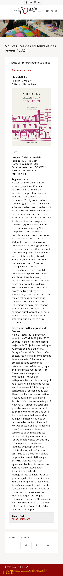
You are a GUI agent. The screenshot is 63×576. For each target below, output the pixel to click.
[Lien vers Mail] (39, 2)
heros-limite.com (21, 518)
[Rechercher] (33, 11)
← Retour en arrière (20, 70)
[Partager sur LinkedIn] (37, 545)
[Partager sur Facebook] (14, 545)
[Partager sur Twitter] (26, 545)
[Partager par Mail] (48, 545)
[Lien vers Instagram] (35, 2)
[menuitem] (33, 11)
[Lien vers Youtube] (31, 2)
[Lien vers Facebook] (26, 2)
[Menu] (39, 10)
